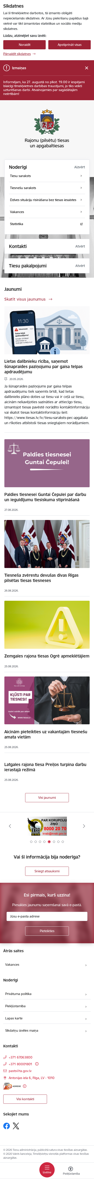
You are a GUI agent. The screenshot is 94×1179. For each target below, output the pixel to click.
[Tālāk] (84, 826)
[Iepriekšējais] (10, 826)
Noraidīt (24, 45)
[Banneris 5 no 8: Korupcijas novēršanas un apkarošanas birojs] (47, 826)
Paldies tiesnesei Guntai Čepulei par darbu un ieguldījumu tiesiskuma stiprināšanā (45, 497)
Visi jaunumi (47, 797)
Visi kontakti (25, 1099)
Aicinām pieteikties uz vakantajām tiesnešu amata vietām (45, 734)
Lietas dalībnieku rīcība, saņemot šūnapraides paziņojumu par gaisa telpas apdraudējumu (43, 366)
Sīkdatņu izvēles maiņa (21, 1030)
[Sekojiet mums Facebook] (6, 1126)
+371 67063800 (20, 1057)
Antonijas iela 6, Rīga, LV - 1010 (31, 1078)
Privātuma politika (18, 994)
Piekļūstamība (15, 1006)
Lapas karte (14, 1018)
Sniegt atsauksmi (47, 871)
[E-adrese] (12, 1086)
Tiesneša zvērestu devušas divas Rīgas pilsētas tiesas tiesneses (41, 578)
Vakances (12, 964)
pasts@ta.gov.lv (20, 1071)
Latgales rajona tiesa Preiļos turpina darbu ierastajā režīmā (45, 767)
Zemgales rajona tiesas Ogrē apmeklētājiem (46, 656)
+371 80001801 (20, 1064)
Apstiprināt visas (70, 45)
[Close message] (86, 68)
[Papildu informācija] (36, 1063)
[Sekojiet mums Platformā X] (16, 1126)
